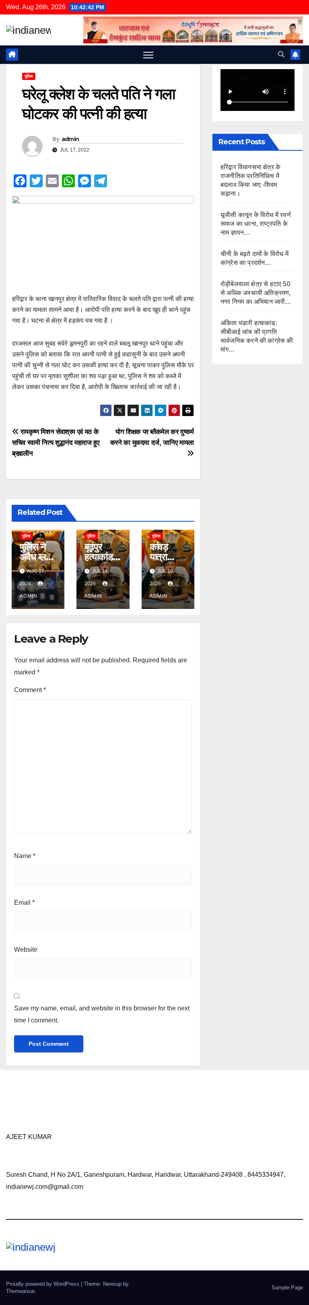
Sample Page (287, 1288)
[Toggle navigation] (148, 55)
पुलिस (29, 76)
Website (25, 949)
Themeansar (20, 1291)
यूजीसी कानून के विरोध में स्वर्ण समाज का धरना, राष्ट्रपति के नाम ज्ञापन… (255, 223)
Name (24, 855)
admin (70, 139)
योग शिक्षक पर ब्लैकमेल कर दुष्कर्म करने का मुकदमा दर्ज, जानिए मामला (152, 437)
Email (24, 902)
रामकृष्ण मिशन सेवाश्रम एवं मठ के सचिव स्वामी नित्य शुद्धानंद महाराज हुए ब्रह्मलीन (55, 442)
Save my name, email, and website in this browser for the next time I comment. (102, 1014)
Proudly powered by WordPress (43, 1284)
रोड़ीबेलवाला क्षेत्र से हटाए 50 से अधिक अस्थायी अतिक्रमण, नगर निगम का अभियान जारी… (256, 293)
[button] (281, 54)
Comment (30, 689)
